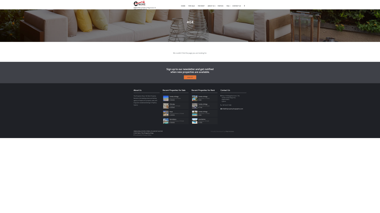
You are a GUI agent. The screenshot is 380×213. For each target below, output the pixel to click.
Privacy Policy (146, 135)
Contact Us (236, 6)
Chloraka (172, 104)
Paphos (220, 6)
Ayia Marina (201, 119)
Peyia (171, 112)
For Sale (191, 6)
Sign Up (190, 77)
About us (211, 6)
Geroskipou (173, 119)
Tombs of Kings (174, 96)
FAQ (228, 6)
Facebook (137, 135)
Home (183, 6)
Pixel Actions (222, 131)
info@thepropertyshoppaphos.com (232, 109)
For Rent (201, 6)
